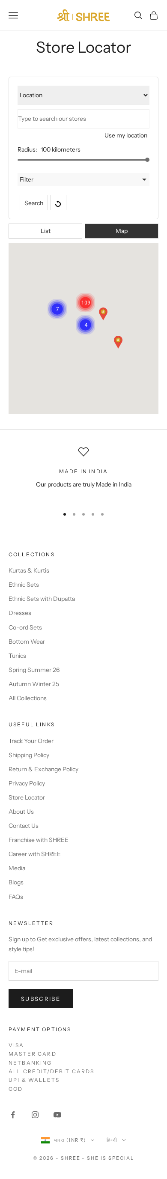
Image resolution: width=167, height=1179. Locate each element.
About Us (21, 811)
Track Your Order (31, 741)
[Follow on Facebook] (13, 1114)
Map (122, 231)
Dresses (20, 613)
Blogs (16, 882)
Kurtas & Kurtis (29, 570)
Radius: (27, 149)
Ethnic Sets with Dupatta (42, 599)
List (46, 231)
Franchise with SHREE (39, 840)
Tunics (17, 656)
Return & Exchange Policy (43, 769)
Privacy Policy (27, 783)
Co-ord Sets (25, 627)
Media (17, 868)
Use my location (125, 135)
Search (33, 203)
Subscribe (40, 998)
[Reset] (58, 202)
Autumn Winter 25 (34, 684)
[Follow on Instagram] (35, 1114)
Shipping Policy (29, 755)
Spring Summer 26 (34, 670)
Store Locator (27, 797)
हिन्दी (112, 1140)
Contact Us (24, 826)
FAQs (16, 897)
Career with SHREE (35, 854)
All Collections (28, 698)
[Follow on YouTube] (57, 1114)
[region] (83, 473)
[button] (103, 313)
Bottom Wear (27, 641)
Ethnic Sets (24, 584)
